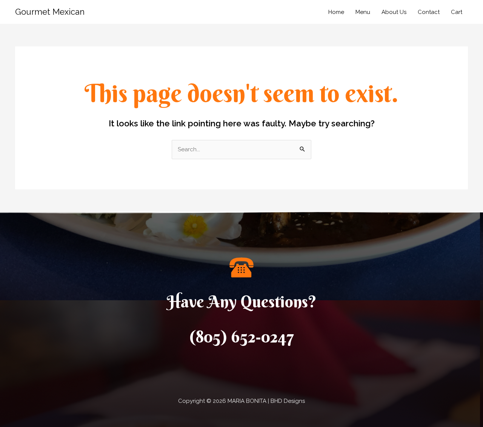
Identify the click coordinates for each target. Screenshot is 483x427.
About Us (393, 12)
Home (336, 12)
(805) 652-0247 (241, 337)
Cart (456, 12)
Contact (429, 12)
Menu (362, 12)
